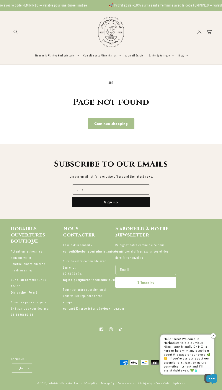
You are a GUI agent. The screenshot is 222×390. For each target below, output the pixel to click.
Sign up (111, 202)
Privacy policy (107, 383)
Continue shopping (111, 123)
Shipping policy (145, 383)
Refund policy (90, 383)
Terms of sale (162, 383)
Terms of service (126, 383)
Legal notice (178, 383)
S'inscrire (146, 282)
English (19, 368)
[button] (15, 32)
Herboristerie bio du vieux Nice (63, 383)
